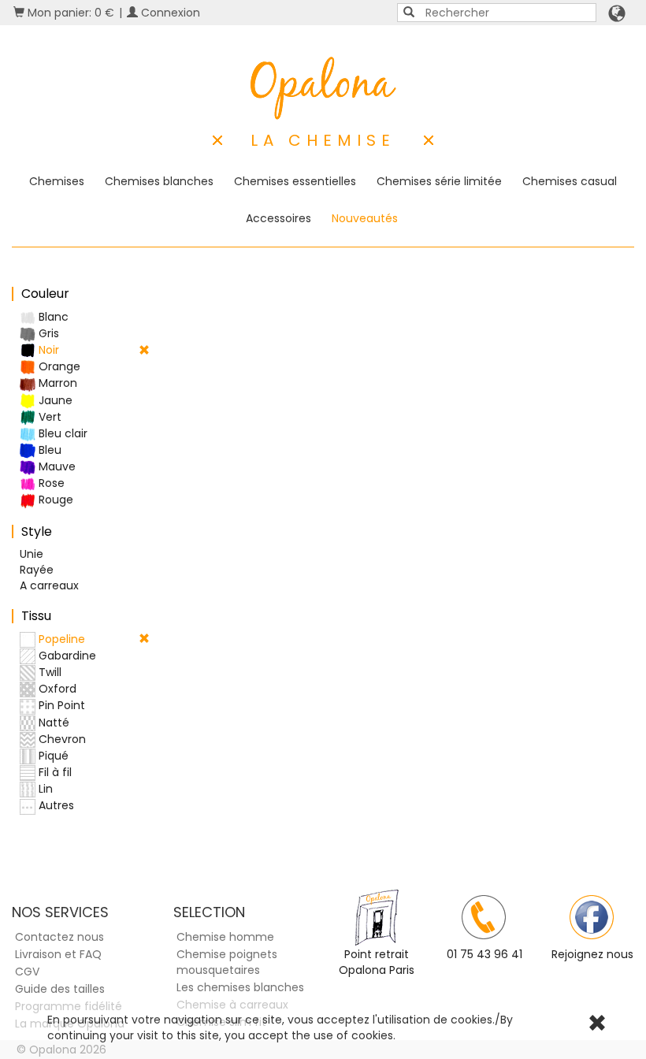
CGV (27, 971)
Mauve (55, 466)
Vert (48, 417)
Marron (56, 383)
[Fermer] (597, 1025)
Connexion (169, 12)
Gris (47, 333)
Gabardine (65, 655)
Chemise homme (225, 937)
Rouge (54, 499)
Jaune (53, 400)
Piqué (52, 756)
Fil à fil (53, 772)
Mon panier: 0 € (69, 12)
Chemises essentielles (295, 181)
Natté (52, 722)
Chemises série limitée (439, 181)
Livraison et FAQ (58, 954)
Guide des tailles (60, 989)
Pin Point (60, 705)
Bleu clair (61, 433)
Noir (47, 350)
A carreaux (49, 585)
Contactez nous (59, 937)
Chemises (56, 181)
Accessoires (278, 218)
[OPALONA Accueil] (323, 88)
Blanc (52, 317)
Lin (44, 789)
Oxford (55, 689)
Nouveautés (365, 218)
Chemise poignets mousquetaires (226, 962)
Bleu (48, 450)
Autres (54, 805)
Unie (31, 554)
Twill (48, 672)
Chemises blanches (159, 181)
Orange (57, 366)
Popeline (60, 639)
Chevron (60, 739)
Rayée (37, 570)
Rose (50, 483)
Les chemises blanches (240, 987)
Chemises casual (569, 181)
